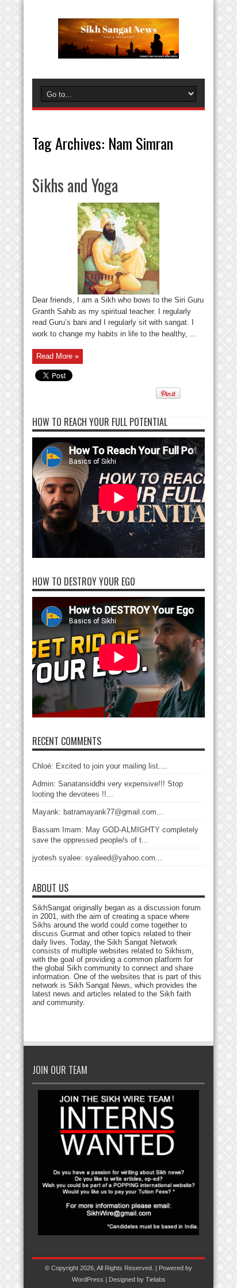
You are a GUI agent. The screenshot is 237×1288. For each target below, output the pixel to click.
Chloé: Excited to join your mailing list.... (99, 766)
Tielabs (156, 1279)
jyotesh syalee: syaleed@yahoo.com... (97, 858)
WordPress (88, 1279)
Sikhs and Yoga (75, 185)
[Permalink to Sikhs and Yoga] (118, 292)
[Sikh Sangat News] (118, 50)
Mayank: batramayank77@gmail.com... (97, 812)
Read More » (57, 356)
